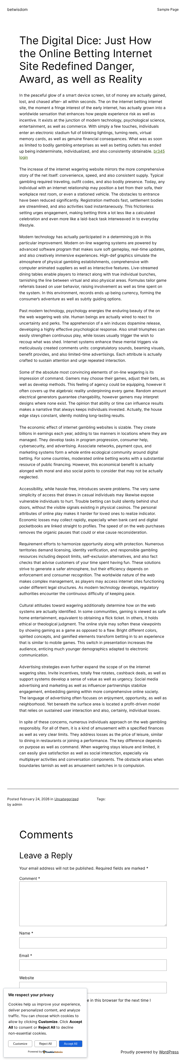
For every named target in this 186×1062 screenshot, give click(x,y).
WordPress (169, 1052)
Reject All (45, 1043)
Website (26, 977)
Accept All (70, 1043)
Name (26, 933)
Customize (20, 1043)
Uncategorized (66, 799)
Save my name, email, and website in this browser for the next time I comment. (88, 1003)
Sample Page (168, 9)
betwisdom (17, 9)
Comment (29, 878)
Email (25, 955)
